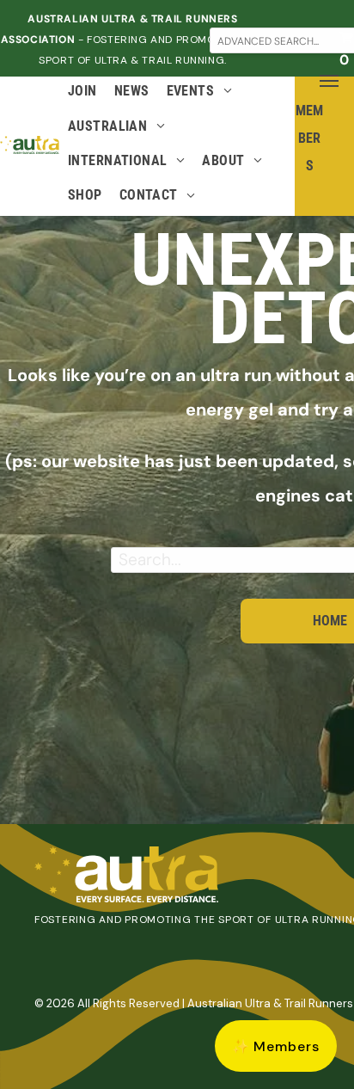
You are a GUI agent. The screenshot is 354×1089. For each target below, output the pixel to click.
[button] (276, 1046)
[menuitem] (82, 94)
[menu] (329, 81)
